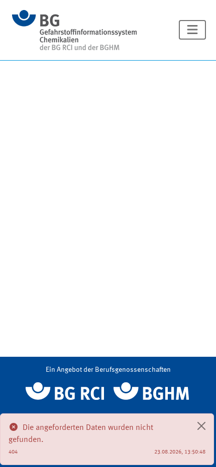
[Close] (201, 426)
